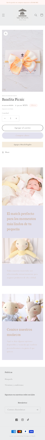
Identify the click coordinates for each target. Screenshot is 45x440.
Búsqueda (8, 379)
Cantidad (5, 113)
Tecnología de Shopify (29, 436)
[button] (3, 15)
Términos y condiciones (14, 385)
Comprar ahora (22, 135)
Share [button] (7, 152)
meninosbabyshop (18, 436)
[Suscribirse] (37, 410)
